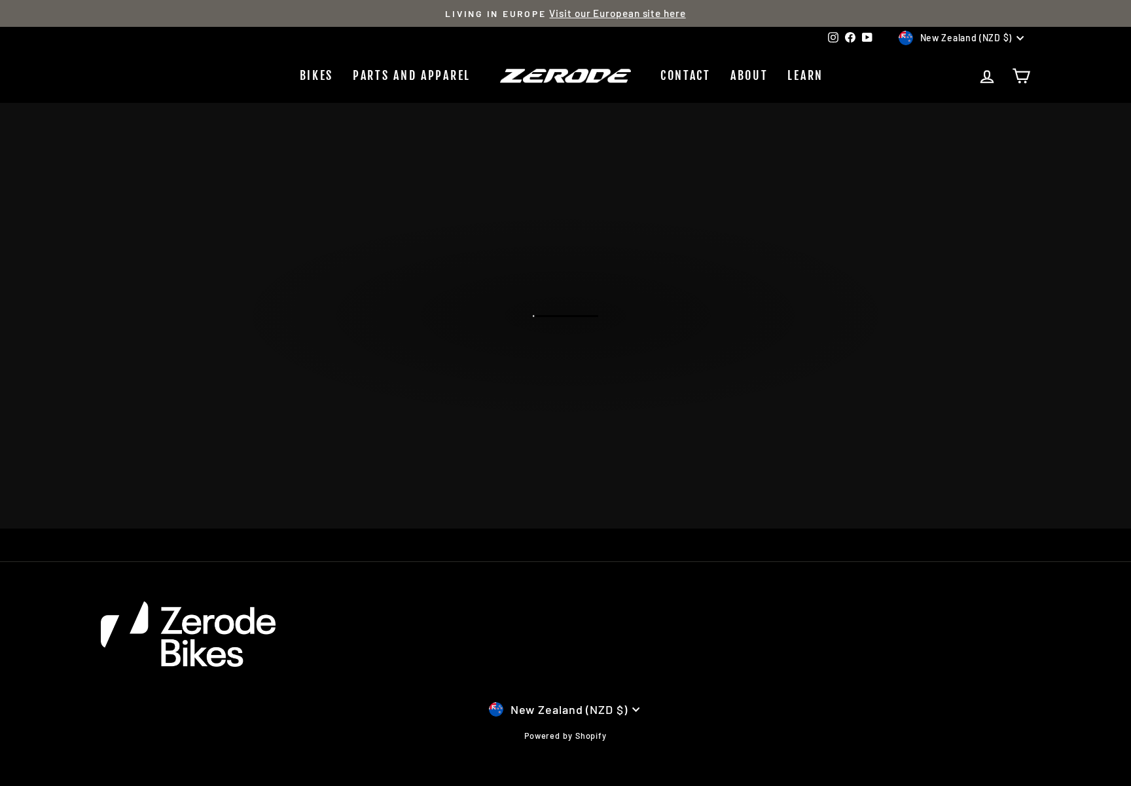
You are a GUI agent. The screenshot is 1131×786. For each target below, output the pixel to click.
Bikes (317, 75)
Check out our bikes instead (564, 373)
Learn (805, 75)
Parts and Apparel (412, 75)
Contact (685, 75)
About (749, 75)
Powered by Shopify (565, 735)
